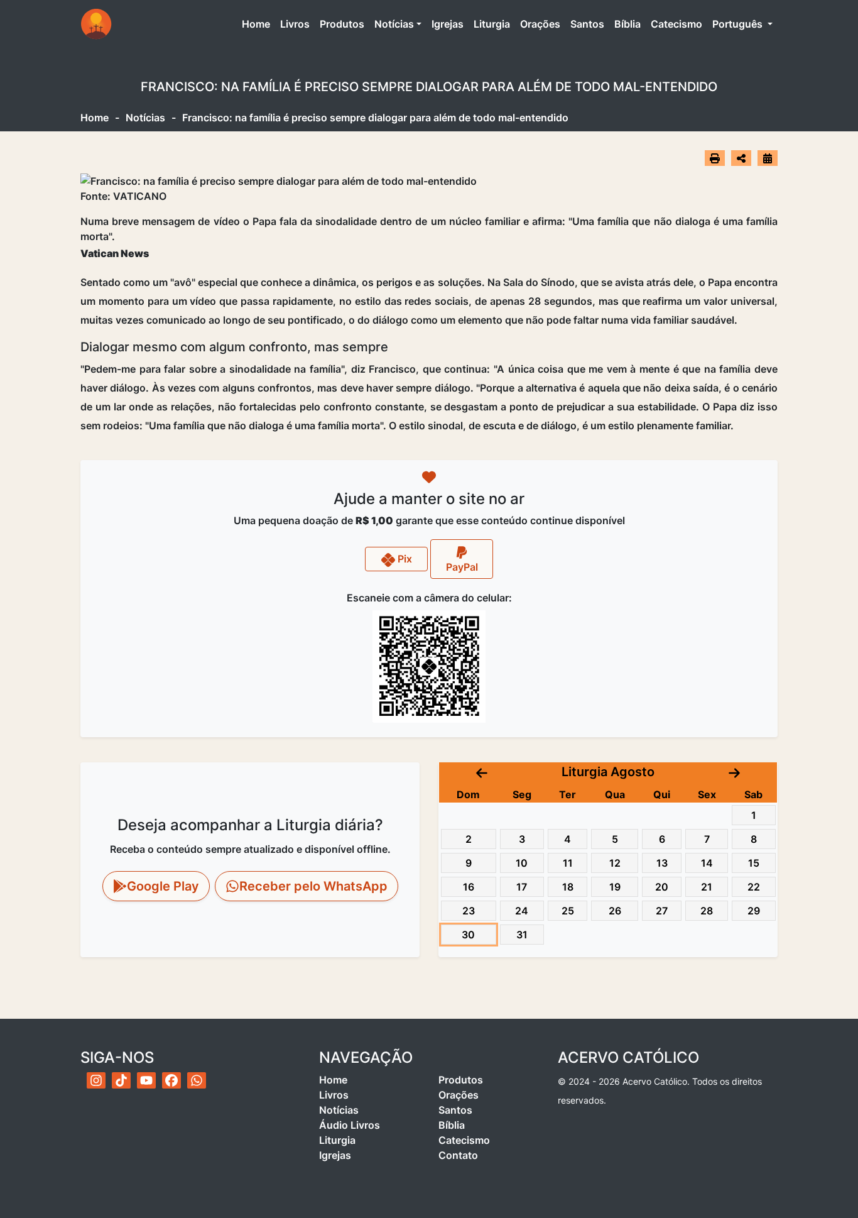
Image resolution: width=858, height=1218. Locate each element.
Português (738, 24)
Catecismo (676, 24)
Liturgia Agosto (608, 771)
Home (258, 23)
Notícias (394, 24)
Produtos (342, 24)
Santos (587, 24)
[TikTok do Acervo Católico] (121, 1080)
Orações (540, 24)
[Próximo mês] (734, 771)
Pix (403, 558)
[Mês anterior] (481, 771)
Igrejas (448, 24)
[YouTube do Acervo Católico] (146, 1080)
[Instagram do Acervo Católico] (96, 1080)
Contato (458, 1155)
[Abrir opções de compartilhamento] (741, 158)
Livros (295, 24)
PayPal (462, 567)
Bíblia (627, 24)
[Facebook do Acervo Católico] (171, 1080)
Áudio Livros (349, 1125)
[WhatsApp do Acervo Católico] (196, 1080)
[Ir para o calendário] (768, 158)
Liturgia (492, 24)
